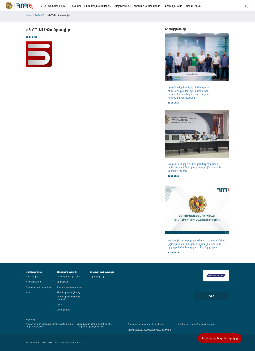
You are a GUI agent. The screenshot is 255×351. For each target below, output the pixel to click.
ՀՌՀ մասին (32, 276)
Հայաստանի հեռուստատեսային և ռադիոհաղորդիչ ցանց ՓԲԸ (95, 325)
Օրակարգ (76, 5)
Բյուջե (60, 304)
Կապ (198, 5)
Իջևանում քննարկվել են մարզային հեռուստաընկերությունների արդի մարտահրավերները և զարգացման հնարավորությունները (189, 92)
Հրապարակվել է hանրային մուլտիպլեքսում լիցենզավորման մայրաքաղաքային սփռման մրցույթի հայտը (194, 167)
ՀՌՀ (43, 5)
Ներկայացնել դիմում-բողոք (220, 338)
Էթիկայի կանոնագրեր (147, 5)
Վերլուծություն (122, 5)
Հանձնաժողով (34, 271)
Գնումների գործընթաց (68, 292)
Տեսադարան (63, 309)
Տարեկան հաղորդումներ (39, 287)
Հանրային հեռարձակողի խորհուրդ (146, 324)
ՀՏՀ (212, 296)
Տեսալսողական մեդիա (97, 5)
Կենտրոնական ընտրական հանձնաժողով (149, 330)
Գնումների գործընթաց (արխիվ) (68, 297)
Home (29, 15)
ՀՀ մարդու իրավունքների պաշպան (196, 324)
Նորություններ (33, 281)
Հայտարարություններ (68, 276)
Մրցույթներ (62, 281)
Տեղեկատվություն (67, 271)
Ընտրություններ (172, 5)
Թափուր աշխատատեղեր (70, 287)
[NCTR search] (246, 6)
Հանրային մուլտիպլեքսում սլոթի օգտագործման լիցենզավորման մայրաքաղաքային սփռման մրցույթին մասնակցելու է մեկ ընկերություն (196, 244)
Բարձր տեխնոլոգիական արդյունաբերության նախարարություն (49, 325)
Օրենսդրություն (57, 5)
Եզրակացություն (98, 276)
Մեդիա (189, 5)
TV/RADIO (39, 15)
